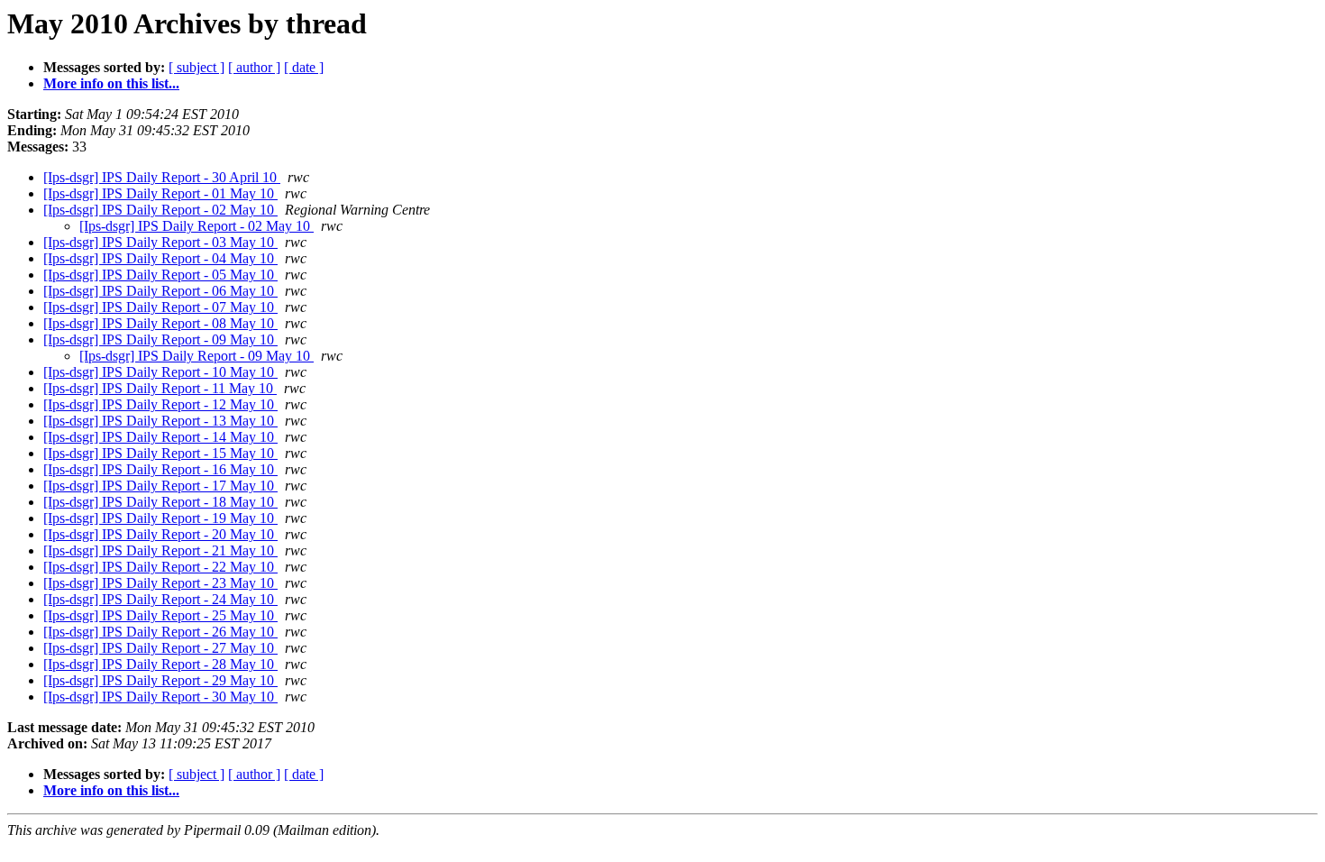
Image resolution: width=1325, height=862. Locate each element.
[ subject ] (196, 67)
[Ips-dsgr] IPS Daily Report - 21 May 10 (160, 550)
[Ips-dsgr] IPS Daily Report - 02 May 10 (160, 209)
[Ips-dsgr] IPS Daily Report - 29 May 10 (160, 680)
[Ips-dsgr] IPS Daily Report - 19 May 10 (160, 518)
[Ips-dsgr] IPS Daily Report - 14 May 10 (160, 437)
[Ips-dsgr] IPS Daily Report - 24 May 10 (160, 599)
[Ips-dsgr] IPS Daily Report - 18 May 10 (160, 501)
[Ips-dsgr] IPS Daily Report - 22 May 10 (160, 566)
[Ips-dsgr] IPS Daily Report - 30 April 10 (161, 177)
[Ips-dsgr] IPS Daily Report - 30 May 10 (160, 696)
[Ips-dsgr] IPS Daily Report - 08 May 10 (160, 323)
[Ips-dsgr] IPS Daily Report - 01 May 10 (160, 193)
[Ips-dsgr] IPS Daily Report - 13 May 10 (160, 420)
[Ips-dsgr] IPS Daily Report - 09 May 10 (160, 339)
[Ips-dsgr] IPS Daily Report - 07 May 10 (160, 307)
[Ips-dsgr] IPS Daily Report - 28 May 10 (160, 664)
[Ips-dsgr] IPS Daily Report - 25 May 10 (160, 615)
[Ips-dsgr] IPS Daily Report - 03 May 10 (160, 242)
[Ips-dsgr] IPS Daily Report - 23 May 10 (160, 583)
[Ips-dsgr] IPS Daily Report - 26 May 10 (160, 631)
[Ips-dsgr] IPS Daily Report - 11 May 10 (160, 388)
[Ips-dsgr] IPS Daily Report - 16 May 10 (160, 469)
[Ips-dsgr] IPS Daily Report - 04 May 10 (160, 258)
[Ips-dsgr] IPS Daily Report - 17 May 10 (160, 485)
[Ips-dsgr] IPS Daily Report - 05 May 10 (160, 274)
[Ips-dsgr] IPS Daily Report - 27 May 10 (160, 648)
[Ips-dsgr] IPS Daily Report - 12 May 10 (160, 404)
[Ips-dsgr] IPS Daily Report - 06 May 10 (160, 290)
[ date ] (304, 67)
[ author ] (254, 67)
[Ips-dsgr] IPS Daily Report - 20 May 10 (160, 534)
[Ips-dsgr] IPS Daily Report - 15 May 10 (160, 453)
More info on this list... (111, 83)
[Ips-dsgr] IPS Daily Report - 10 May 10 (160, 372)
